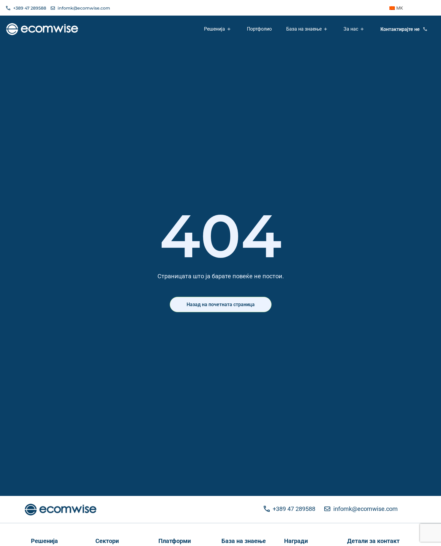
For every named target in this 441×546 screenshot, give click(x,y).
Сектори (107, 541)
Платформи (174, 541)
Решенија (44, 541)
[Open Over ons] (363, 29)
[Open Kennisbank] (326, 29)
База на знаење (243, 541)
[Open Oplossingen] (229, 29)
